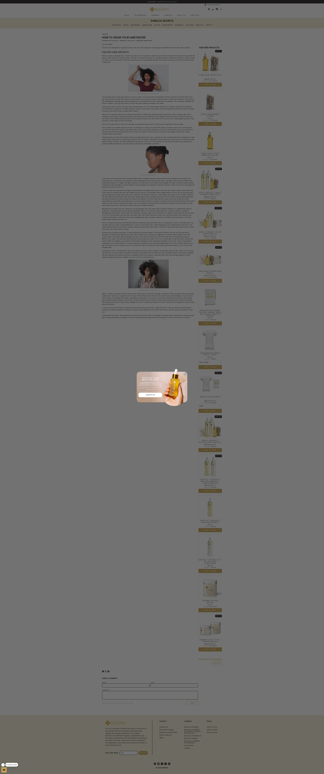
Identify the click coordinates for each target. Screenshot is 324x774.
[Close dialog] (185, 374)
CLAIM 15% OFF (150, 395)
